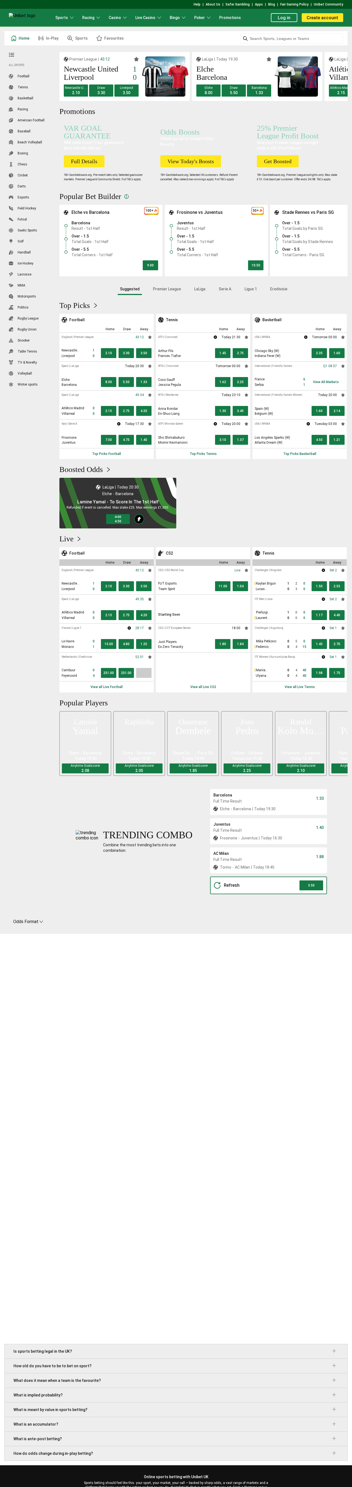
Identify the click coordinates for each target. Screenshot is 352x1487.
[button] (76, 90)
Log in (284, 17)
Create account (322, 17)
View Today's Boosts (190, 161)
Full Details (84, 161)
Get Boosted (278, 161)
